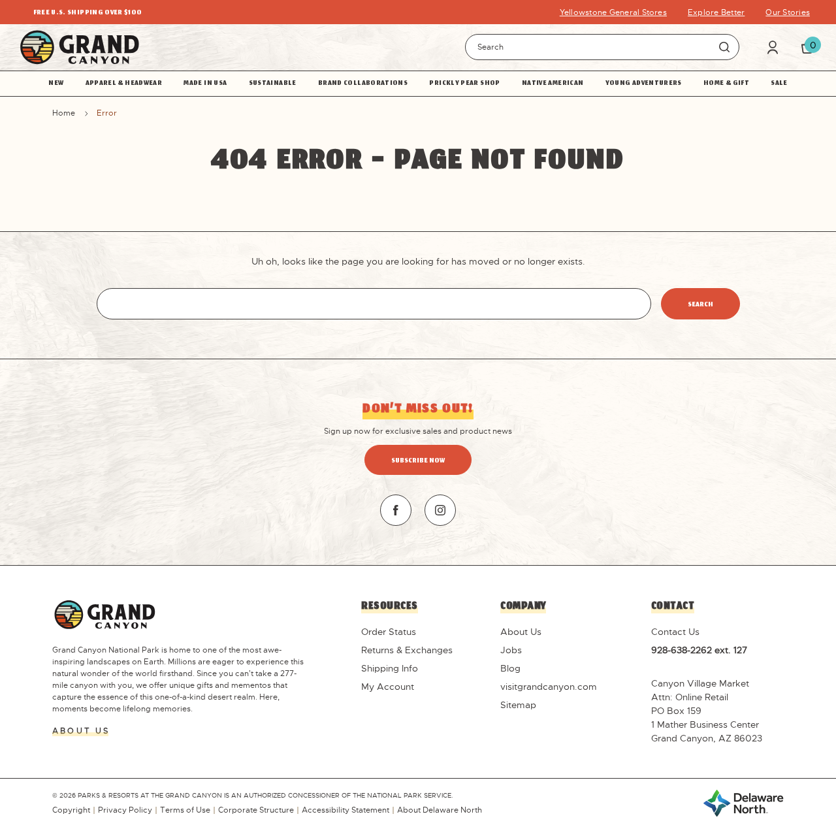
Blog (510, 668)
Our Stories (787, 12)
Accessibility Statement (345, 810)
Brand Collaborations (363, 83)
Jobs (511, 650)
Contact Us (675, 632)
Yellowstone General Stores (613, 12)
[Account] (772, 47)
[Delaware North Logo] (743, 802)
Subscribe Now (418, 461)
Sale (779, 83)
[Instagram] (440, 510)
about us (81, 731)
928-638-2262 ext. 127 (699, 650)
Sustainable (273, 83)
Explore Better (716, 12)
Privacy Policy (125, 810)
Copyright (71, 810)
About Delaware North (439, 810)
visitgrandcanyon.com (548, 686)
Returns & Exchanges (407, 650)
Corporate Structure (256, 810)
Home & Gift (726, 83)
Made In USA (205, 83)
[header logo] (80, 47)
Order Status (388, 632)
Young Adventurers (643, 83)
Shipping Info (389, 668)
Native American (552, 83)
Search (724, 47)
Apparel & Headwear (124, 83)
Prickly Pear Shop (464, 83)
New (55, 83)
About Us (520, 632)
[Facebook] (395, 510)
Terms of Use (185, 810)
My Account (387, 686)
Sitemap (518, 705)
